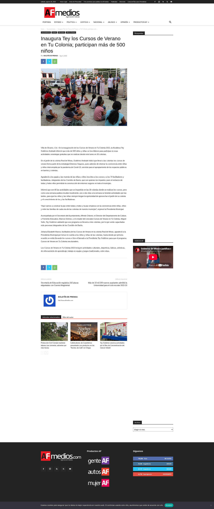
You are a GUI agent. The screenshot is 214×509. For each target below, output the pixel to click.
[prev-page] (42, 352)
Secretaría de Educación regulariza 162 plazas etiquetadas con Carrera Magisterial (60, 284)
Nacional (98, 22)
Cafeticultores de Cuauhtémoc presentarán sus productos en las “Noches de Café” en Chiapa (82, 345)
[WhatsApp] (54, 61)
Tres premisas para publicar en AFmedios (96, 1)
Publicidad (114, 1)
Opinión (124, 22)
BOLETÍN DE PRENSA (51, 55)
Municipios (61, 32)
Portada (47, 22)
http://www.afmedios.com (65, 300)
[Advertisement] (153, 205)
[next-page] (46, 352)
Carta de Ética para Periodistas (137, 1)
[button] (170, 22)
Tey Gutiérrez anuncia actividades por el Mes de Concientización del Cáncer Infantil (112, 345)
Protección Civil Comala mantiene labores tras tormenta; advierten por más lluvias (53, 345)
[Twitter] (167, 1)
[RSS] (163, 1)
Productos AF (140, 22)
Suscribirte (167, 474)
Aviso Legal (63, 1)
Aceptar (169, 505)
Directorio (122, 1)
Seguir (169, 464)
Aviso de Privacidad (75, 1)
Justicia (84, 22)
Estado (57, 22)
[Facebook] (155, 1)
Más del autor (68, 317)
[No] (211, 505)
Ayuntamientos (51, 29)
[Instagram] (159, 1)
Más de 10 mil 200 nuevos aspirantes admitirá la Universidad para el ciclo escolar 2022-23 (107, 284)
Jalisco (111, 22)
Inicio (42, 29)
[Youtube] (171, 1)
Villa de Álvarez (71, 32)
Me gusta (168, 458)
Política (71, 22)
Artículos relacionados (51, 317)
